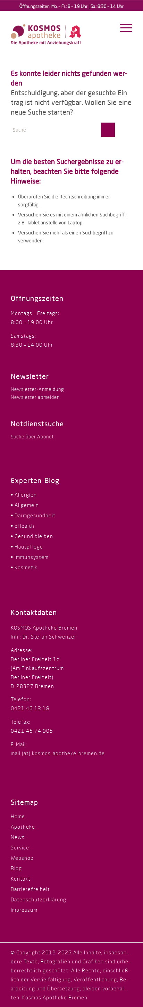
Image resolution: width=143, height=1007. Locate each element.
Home (18, 816)
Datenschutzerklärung (38, 899)
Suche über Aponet (32, 436)
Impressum (24, 910)
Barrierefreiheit (30, 889)
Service (20, 847)
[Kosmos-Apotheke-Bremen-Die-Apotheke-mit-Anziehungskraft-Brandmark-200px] (59, 29)
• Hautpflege (27, 546)
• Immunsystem (30, 557)
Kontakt (21, 878)
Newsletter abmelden (35, 397)
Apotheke (23, 826)
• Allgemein (25, 505)
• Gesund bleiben (32, 536)
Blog (16, 868)
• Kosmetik (24, 567)
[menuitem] (122, 28)
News (18, 837)
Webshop (22, 858)
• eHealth (22, 526)
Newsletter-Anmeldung (37, 389)
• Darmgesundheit (33, 515)
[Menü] (122, 28)
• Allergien (24, 494)
